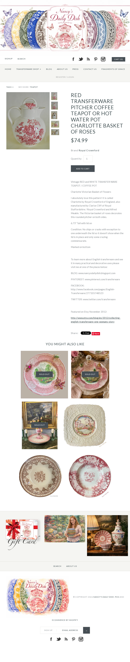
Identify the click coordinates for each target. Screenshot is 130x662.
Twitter (80, 59)
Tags (10, 87)
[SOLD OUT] (44, 352)
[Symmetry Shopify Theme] (22, 551)
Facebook (73, 59)
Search (57, 566)
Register (61, 77)
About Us (62, 69)
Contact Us (90, 69)
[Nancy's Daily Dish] (65, 1)
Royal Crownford (89, 150)
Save (97, 333)
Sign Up (48, 630)
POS (117, 597)
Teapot (34, 87)
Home (8, 69)
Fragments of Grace (113, 69)
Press (75, 69)
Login (70, 77)
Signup (9, 58)
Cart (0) (118, 59)
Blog (49, 69)
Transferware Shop (28, 69)
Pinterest (95, 59)
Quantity (76, 158)
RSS (88, 59)
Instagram (103, 59)
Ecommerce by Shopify (65, 620)
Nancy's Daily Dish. (103, 597)
